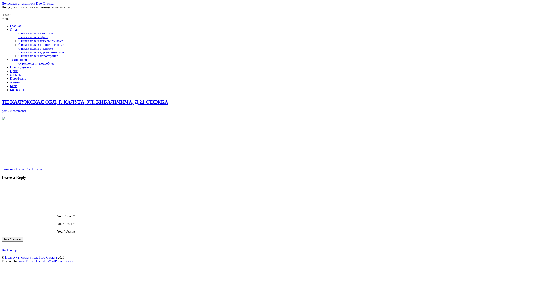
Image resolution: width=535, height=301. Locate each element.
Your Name (64, 216)
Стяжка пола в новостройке (38, 56)
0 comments (18, 111)
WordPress (25, 261)
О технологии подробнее (36, 63)
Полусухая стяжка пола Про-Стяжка (31, 257)
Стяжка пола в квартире (35, 33)
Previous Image (13, 169)
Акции (15, 82)
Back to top (9, 250)
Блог (13, 86)
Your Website (66, 231)
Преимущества (20, 67)
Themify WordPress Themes (54, 261)
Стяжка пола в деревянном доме (41, 52)
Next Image (33, 169)
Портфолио (18, 78)
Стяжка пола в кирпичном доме (41, 44)
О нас (14, 29)
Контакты (17, 90)
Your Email (64, 224)
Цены (14, 71)
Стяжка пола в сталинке (35, 48)
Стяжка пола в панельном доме (40, 41)
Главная (15, 26)
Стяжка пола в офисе (33, 37)
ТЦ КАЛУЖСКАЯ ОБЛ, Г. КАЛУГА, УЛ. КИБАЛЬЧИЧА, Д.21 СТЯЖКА (85, 102)
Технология (18, 59)
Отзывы (16, 75)
